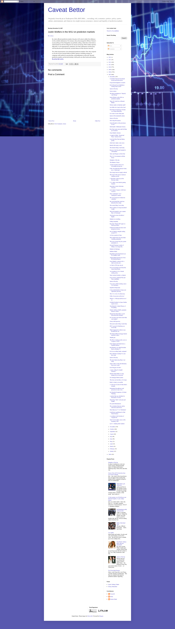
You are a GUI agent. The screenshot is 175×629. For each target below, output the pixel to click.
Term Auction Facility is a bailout (118, 275)
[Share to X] (74, 64)
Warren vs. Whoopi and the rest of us (118, 299)
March (111, 446)
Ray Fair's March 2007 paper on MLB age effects (117, 224)
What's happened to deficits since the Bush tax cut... (118, 330)
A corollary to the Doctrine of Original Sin (117, 416)
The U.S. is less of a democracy (117, 294)
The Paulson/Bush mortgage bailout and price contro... (118, 334)
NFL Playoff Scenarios (115, 120)
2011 (110, 64)
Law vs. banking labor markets (117, 423)
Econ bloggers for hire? (115, 367)
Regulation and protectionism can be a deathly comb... (118, 254)
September (112, 431)
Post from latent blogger (114, 570)
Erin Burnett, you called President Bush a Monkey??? (118, 348)
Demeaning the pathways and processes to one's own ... (117, 389)
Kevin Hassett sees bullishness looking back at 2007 (117, 85)
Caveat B (112, 594)
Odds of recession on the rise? (117, 296)
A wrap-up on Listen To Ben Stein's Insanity (118, 385)
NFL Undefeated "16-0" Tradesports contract (115, 194)
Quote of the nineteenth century (117, 116)
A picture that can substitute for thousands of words (117, 396)
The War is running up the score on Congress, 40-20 (118, 340)
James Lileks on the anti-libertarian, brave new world (118, 364)
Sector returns (113, 91)
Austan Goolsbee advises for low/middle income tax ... (117, 165)
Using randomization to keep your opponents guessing (118, 290)
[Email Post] (66, 64)
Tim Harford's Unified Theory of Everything (118, 306)
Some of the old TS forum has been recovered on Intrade (116, 473)
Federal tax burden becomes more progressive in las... (118, 228)
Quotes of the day (121, 557)
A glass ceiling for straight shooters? (116, 370)
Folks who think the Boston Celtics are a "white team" (118, 169)
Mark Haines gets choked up (121, 484)
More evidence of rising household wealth (118, 208)
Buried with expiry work (116, 145)
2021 (110, 57)
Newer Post (51, 121)
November (112, 426)
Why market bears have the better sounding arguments (118, 238)
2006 (110, 454)
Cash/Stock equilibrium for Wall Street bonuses (117, 412)
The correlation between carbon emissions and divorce (117, 406)
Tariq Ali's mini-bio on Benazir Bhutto (117, 101)
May (111, 441)
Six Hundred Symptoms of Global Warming (118, 392)
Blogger (101, 616)
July (111, 436)
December (112, 76)
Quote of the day (114, 88)
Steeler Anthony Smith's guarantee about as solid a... (118, 310)
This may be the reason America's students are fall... (118, 175)
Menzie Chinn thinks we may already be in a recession (117, 374)
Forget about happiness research (117, 82)
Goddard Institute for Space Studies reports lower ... (118, 302)
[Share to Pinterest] (78, 64)
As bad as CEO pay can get (116, 265)
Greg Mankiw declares (115, 133)
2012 (110, 62)
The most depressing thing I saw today (117, 360)
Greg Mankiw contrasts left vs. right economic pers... (117, 261)
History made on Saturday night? (118, 105)
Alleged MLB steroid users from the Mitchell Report (117, 258)
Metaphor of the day (115, 160)
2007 (110, 74)
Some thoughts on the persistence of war (118, 123)
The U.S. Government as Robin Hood (117, 156)
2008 (110, 72)
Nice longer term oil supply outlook (118, 172)
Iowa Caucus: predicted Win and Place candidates (117, 278)
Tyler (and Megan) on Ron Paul (117, 154)
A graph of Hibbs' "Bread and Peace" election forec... (117, 135)
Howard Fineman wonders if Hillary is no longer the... (117, 245)
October (112, 429)
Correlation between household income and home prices (117, 79)
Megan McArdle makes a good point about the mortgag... (117, 314)
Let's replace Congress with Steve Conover (118, 190)
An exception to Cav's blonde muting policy (117, 271)
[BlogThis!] (72, 64)
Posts (110, 46)
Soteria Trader (113, 599)
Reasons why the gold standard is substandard (118, 150)
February (112, 449)
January (112, 451)
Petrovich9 (90, 616)
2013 (110, 59)
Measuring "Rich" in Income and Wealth (118, 400)
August (112, 434)
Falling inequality (114, 221)
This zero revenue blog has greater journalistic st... (118, 242)
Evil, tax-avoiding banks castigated (118, 351)
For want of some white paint (117, 113)
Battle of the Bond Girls (121, 523)
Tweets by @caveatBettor (113, 31)
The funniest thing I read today (117, 147)
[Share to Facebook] (76, 64)
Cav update (111, 532)
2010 (110, 67)
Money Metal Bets (112, 586)
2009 (110, 69)
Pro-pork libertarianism (115, 403)
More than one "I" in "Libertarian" (118, 410)
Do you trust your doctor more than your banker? (118, 318)
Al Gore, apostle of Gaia (116, 235)
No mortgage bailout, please (116, 377)
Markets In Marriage (115, 249)
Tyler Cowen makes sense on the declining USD (117, 420)
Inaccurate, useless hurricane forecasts (116, 186)
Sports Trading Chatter (113, 584)
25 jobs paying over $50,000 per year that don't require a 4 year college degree (117, 498)
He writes (50, 36)
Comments (112, 49)
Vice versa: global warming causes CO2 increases (118, 284)
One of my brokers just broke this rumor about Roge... (118, 268)
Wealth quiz (112, 337)
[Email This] (70, 64)
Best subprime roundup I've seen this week (117, 354)
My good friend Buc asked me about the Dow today (117, 202)
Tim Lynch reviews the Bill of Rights (117, 215)
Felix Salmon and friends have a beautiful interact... (117, 344)
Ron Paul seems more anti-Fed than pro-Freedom (118, 129)
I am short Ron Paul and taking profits (117, 139)
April (111, 444)
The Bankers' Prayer (115, 162)
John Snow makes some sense (117, 143)
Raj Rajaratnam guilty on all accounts (122, 510)
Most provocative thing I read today (118, 323)
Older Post (97, 121)
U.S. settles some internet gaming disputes (118, 183)
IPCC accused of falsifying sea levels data (117, 326)
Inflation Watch (113, 251)
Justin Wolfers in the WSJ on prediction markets (117, 97)
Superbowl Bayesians (115, 287)
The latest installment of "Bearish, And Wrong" (118, 94)
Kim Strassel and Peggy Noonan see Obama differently (117, 110)
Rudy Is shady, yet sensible (116, 382)
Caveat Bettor (66, 9)
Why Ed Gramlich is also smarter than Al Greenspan (118, 212)
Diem (111, 596)
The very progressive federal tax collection (117, 198)
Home (74, 121)
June (111, 439)
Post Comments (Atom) (60, 124)
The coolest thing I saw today (117, 205)
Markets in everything (115, 219)
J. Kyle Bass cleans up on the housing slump (117, 179)
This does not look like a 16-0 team (118, 380)
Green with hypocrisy (115, 321)
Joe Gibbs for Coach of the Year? (118, 107)
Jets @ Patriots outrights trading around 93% (117, 232)
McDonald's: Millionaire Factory (117, 126)
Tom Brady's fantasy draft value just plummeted (121, 543)
